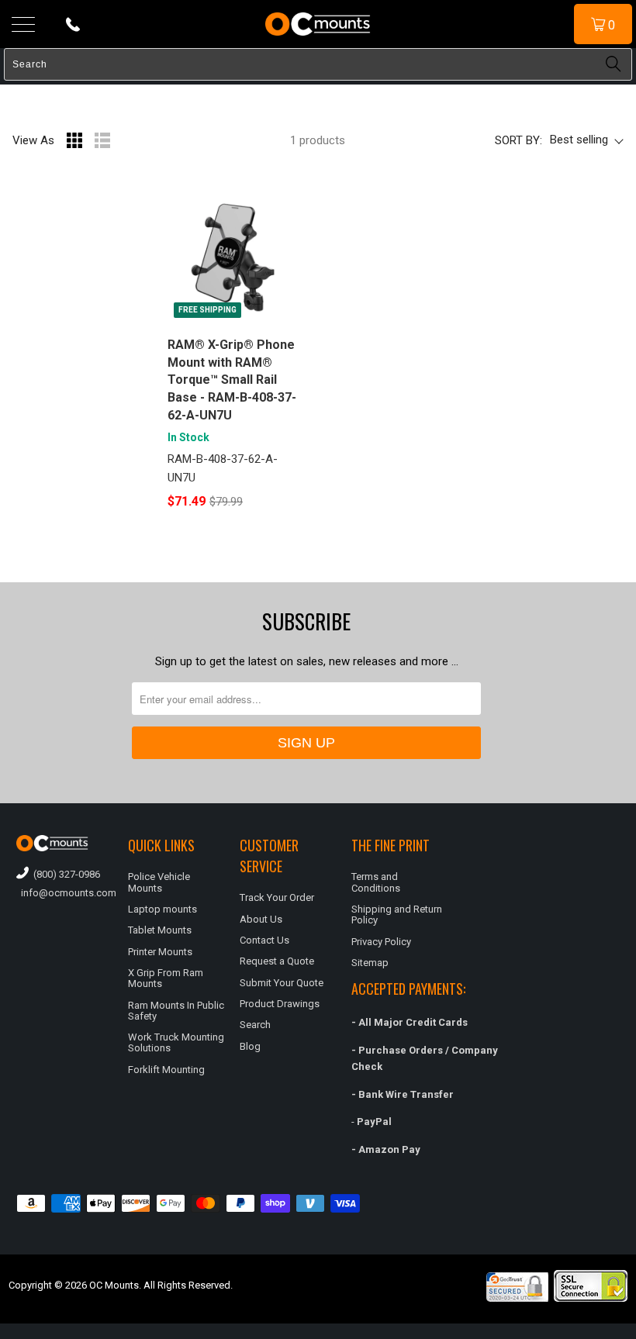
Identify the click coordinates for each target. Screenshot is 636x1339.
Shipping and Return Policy (396, 914)
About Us (261, 919)
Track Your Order (277, 897)
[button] (635, 1333)
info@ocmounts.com (64, 893)
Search (255, 1024)
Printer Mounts (160, 952)
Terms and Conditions (375, 882)
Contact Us (264, 940)
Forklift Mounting (166, 1069)
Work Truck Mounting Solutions (176, 1042)
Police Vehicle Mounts (159, 882)
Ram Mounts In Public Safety (176, 1010)
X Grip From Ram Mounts (165, 978)
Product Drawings (280, 1003)
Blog (250, 1046)
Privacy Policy (381, 941)
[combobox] (318, 64)
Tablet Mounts (160, 930)
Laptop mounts (162, 909)
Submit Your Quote (281, 983)
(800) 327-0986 (64, 874)
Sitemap (370, 962)
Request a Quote (277, 961)
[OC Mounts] (318, 24)
